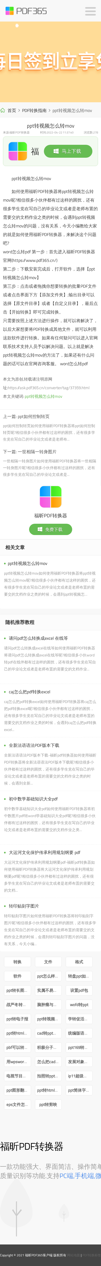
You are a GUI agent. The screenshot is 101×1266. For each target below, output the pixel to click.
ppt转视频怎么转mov (43, 396)
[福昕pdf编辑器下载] (50, 62)
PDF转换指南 (34, 110)
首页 (12, 110)
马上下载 (71, 151)
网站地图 (73, 1255)
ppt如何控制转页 (34, 416)
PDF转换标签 (91, 1255)
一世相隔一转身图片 (37, 451)
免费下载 (53, 529)
